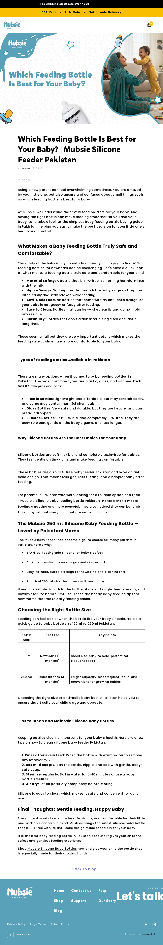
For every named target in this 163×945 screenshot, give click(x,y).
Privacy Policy (16, 924)
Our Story (107, 900)
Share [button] (26, 180)
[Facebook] (146, 924)
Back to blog (84, 868)
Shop (58, 900)
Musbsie (76, 823)
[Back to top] (10, 935)
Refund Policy (60, 924)
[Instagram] (154, 924)
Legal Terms (38, 924)
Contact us (81, 890)
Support (78, 900)
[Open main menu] (157, 25)
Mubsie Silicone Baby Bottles (52, 848)
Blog (58, 910)
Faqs (102, 890)
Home (59, 890)
